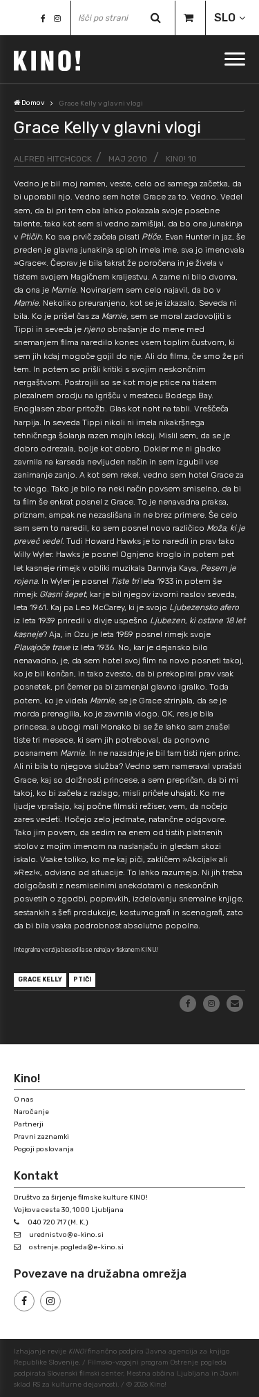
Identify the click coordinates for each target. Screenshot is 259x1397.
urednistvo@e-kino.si (66, 1235)
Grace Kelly (40, 979)
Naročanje (31, 1112)
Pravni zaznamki (41, 1137)
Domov (32, 103)
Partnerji (29, 1124)
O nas (24, 1099)
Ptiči (82, 979)
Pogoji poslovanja (44, 1149)
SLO (225, 17)
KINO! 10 (181, 159)
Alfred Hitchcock (53, 159)
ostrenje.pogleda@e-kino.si (76, 1247)
